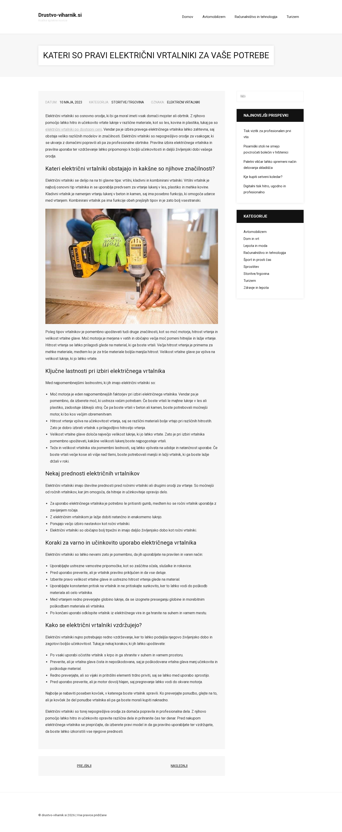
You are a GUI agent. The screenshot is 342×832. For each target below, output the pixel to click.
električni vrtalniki (183, 102)
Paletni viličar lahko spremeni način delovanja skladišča (270, 165)
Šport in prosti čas (257, 260)
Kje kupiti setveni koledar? (263, 177)
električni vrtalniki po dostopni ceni (73, 129)
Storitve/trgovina (127, 102)
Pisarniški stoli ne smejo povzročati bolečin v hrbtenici (266, 149)
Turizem (250, 281)
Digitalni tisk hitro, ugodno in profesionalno (265, 189)
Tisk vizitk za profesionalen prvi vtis (267, 134)
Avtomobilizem (255, 232)
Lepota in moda (255, 246)
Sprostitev (251, 267)
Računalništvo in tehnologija (265, 253)
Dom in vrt (251, 239)
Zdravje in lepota (256, 288)
